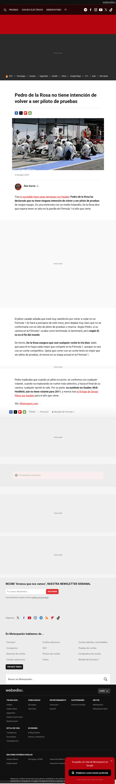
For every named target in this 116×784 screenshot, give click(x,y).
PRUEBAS (13, 10)
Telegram (85, 10)
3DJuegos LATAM (35, 759)
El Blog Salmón (34, 733)
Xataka (9, 705)
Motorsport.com (29, 403)
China (64, 76)
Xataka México (12, 759)
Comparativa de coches (90, 654)
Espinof (53, 709)
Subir (102, 691)
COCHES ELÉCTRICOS (32, 10)
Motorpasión (98, 705)
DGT (11, 76)
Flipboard (25, 113)
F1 (66, 10)
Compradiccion (13, 741)
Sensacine (54, 705)
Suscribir (52, 591)
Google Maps (75, 76)
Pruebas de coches (87, 648)
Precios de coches (51, 654)
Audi (93, 76)
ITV (86, 76)
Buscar (105, 679)
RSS (47, 617)
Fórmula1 (44, 412)
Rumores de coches (16, 654)
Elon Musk (104, 76)
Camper (32, 76)
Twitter (106, 10)
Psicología (21, 76)
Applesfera (11, 713)
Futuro (46, 659)
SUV (45, 648)
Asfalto (55, 76)
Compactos (12, 648)
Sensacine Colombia (58, 763)
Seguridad (44, 76)
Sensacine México (57, 759)
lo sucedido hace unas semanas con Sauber (44, 196)
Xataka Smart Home (15, 717)
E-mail (30, 113)
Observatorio (53, 10)
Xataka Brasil (12, 763)
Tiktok (111, 10)
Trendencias (12, 733)
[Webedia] (109, 2)
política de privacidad (40, 597)
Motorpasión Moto (100, 709)
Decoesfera (11, 737)
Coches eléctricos (51, 642)
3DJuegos (32, 705)
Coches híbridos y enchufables (93, 642)
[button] (31, 186)
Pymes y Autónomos (36, 737)
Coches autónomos (16, 659)
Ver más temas (14, 667)
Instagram (95, 10)
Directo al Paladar (78, 705)
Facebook (90, 10)
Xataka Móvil (12, 709)
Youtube (100, 10)
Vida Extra (32, 709)
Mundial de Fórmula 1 (64, 412)
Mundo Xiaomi (12, 721)
